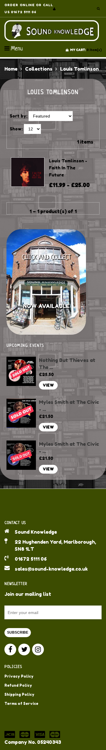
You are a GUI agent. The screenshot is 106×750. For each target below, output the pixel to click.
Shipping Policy (19, 694)
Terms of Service (21, 703)
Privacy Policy (19, 676)
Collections (38, 69)
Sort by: (18, 115)
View (48, 385)
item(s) (86, 50)
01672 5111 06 (31, 559)
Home (10, 69)
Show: (16, 128)
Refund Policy (18, 685)
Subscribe (17, 632)
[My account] (54, 9)
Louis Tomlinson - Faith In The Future (68, 167)
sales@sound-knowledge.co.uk (51, 569)
